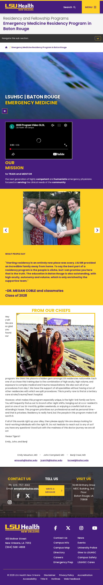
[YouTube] (94, 528)
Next (97, 230)
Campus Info (61, 542)
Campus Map (62, 547)
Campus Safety (87, 557)
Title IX (44, 578)
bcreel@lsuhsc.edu (78, 460)
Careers (58, 557)
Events (82, 542)
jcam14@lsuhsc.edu (51, 460)
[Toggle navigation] (98, 38)
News (81, 538)
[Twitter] (68, 528)
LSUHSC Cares (86, 562)
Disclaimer (49, 575)
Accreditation (85, 575)
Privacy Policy (66, 575)
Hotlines (55, 578)
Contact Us (60, 538)
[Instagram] (81, 528)
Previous (6, 230)
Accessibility (30, 578)
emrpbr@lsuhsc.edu (26, 488)
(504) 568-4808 (15, 547)
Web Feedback (72, 578)
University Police (87, 547)
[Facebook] (55, 528)
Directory (59, 552)
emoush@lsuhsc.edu (25, 460)
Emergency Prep (63, 562)
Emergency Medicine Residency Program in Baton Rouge (47, 26)
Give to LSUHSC (87, 552)
